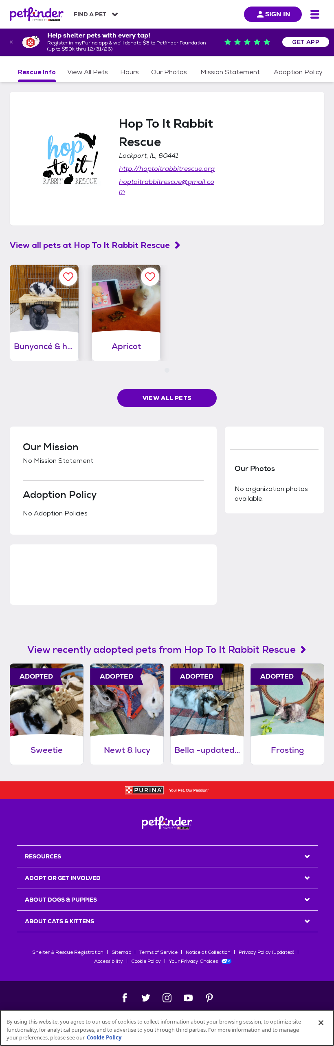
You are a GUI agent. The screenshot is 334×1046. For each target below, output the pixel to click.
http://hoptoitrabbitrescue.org (167, 168)
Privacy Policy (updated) (266, 952)
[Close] (321, 1023)
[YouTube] (188, 997)
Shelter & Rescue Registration (67, 952)
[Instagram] (167, 997)
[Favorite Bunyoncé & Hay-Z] (68, 276)
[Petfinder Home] (37, 14)
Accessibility (108, 961)
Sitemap (121, 952)
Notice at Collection (208, 952)
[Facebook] (124, 997)
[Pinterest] (209, 997)
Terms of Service (158, 952)
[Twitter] (145, 997)
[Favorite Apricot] (150, 276)
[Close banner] (11, 42)
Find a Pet (90, 14)
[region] (167, 1028)
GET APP (305, 42)
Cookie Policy (146, 961)
